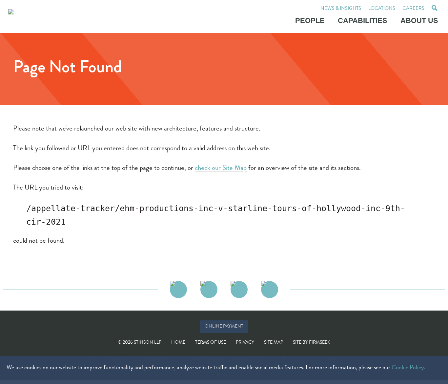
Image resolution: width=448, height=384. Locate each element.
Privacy (245, 342)
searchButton (435, 9)
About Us (419, 20)
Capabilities (362, 20)
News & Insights (340, 9)
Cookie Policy (408, 368)
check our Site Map (221, 168)
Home (178, 342)
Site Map (273, 342)
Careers (413, 9)
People (310, 20)
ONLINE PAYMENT (224, 326)
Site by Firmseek (311, 342)
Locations (381, 9)
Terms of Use (210, 342)
